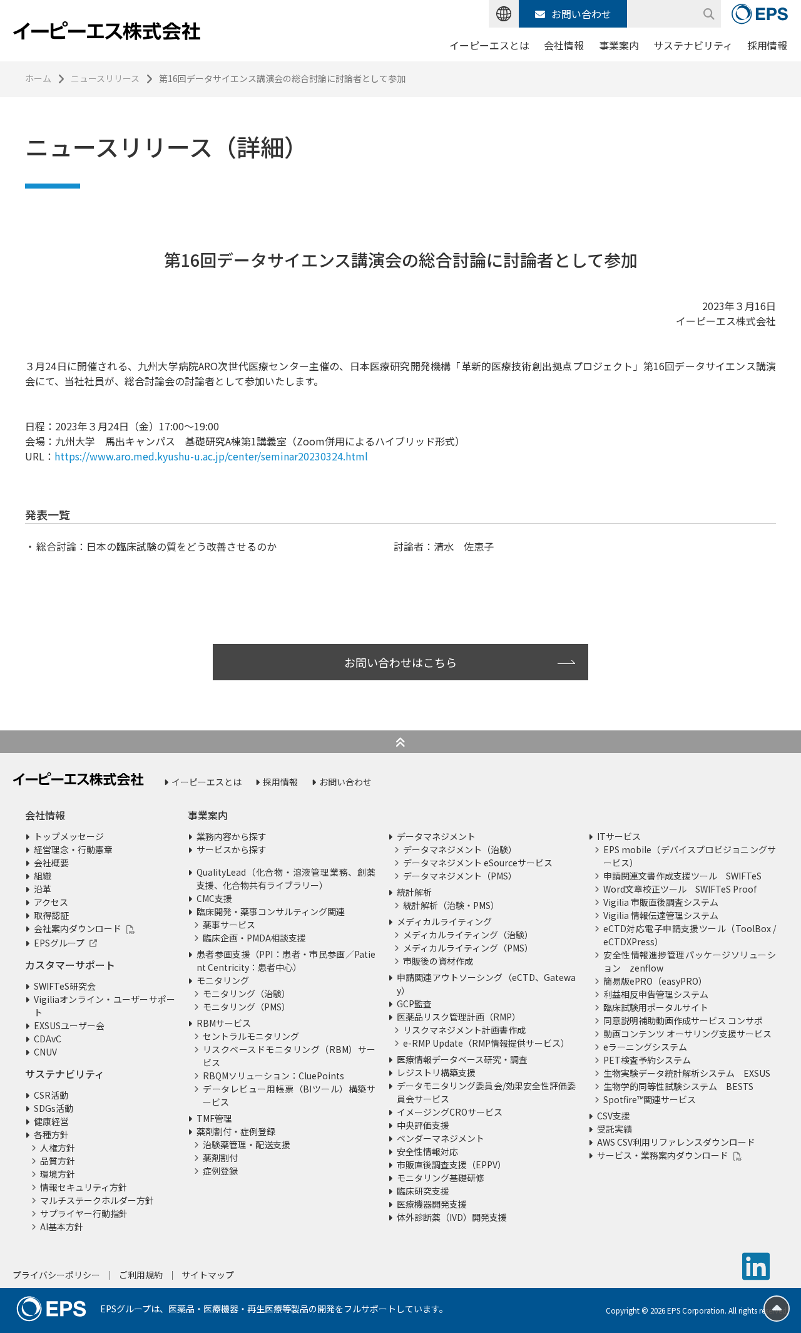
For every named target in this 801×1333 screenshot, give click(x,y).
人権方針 (57, 1147)
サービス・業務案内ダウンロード (662, 1155)
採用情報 (767, 45)
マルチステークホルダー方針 (97, 1200)
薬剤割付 (220, 1157)
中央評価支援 (423, 1125)
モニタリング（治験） (246, 993)
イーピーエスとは (489, 45)
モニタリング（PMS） (246, 1006)
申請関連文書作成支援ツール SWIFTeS (682, 875)
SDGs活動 (53, 1108)
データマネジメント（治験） (460, 849)
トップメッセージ (69, 836)
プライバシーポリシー (56, 1274)
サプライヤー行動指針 (84, 1213)
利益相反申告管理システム (655, 994)
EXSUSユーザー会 (69, 1025)
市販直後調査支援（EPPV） (451, 1164)
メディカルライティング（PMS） (468, 947)
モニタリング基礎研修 (440, 1177)
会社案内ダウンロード (77, 928)
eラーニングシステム (645, 1046)
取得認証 (51, 915)
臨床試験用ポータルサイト (655, 1007)
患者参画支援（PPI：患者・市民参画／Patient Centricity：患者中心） (285, 960)
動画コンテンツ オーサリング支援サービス (687, 1033)
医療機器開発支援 (432, 1204)
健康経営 (51, 1121)
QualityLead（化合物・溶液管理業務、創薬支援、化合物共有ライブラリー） (285, 878)
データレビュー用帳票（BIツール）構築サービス (289, 1095)
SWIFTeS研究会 (65, 986)
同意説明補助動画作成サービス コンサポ (683, 1020)
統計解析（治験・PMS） (451, 905)
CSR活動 (51, 1095)
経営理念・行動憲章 (73, 849)
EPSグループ (59, 942)
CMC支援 (214, 898)
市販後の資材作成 (438, 961)
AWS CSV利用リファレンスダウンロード (676, 1142)
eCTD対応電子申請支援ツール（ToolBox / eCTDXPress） (689, 935)
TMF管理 (214, 1118)
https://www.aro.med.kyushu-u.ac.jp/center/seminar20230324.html (211, 456)
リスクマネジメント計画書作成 (464, 1030)
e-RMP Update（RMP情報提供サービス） (486, 1043)
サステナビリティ (693, 45)
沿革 (42, 889)
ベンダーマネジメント (440, 1138)
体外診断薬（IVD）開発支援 (452, 1217)
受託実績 (614, 1129)
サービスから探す (231, 849)
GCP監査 (414, 1003)
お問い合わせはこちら (400, 662)
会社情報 (564, 45)
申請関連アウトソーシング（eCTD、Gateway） (486, 984)
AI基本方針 (61, 1226)
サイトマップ (207, 1274)
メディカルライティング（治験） (468, 934)
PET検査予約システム (647, 1060)
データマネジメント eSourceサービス (478, 862)
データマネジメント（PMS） (460, 875)
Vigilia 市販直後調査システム (660, 902)
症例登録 (220, 1170)
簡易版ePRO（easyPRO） (655, 981)
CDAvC (47, 1038)
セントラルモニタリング (251, 1036)
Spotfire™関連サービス (649, 1099)
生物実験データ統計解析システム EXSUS (686, 1073)
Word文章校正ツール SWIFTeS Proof (680, 889)
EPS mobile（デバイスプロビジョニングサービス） (689, 856)
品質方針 (57, 1160)
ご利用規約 (141, 1274)
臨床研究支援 (423, 1191)
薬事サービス (229, 924)
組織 (42, 875)
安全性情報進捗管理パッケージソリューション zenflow (689, 961)
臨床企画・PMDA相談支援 (254, 937)
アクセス (51, 902)
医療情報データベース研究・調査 (462, 1059)
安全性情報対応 (427, 1151)
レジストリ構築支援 (436, 1072)
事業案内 (619, 45)
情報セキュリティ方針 (83, 1187)
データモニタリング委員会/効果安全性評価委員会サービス (486, 1092)
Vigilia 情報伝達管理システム (660, 915)
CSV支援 (613, 1115)
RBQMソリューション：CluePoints (273, 1075)
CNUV (45, 1051)
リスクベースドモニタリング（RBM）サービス (289, 1056)
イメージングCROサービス (450, 1112)
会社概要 (51, 862)
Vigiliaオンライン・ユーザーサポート (104, 1006)
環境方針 (57, 1174)
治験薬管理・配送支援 (246, 1144)
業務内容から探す (231, 836)
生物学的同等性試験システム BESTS (678, 1086)
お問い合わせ (581, 13)
